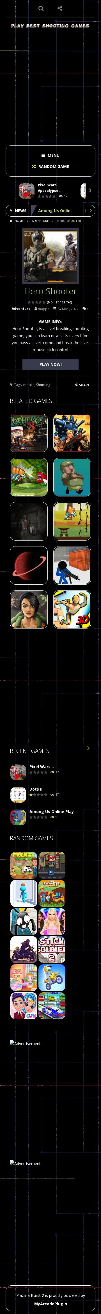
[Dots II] (18, 795)
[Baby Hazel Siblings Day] (23, 977)
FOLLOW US (60, 8)
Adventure (40, 221)
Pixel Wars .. (41, 766)
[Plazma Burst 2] (50, 25)
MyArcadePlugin (50, 1303)
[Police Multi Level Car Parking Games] (51, 1005)
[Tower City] (51, 865)
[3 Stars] (37, 302)
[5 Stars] (44, 302)
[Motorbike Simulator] (23, 949)
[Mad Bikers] (51, 977)
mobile (29, 384)
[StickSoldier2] (51, 949)
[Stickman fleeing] (23, 921)
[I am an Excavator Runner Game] (51, 893)
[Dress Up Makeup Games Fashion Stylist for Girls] (51, 921)
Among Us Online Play (60, 210)
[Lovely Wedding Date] (23, 1005)
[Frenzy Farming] (23, 865)
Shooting (43, 384)
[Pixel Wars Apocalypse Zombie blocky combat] (18, 772)
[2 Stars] (33, 302)
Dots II (35, 789)
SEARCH (41, 8)
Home (19, 221)
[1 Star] (29, 302)
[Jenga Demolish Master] (23, 893)
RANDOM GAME (53, 166)
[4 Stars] (40, 302)
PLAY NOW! (51, 364)
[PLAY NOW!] (27, 191)
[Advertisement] (50, 84)
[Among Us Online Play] (18, 817)
